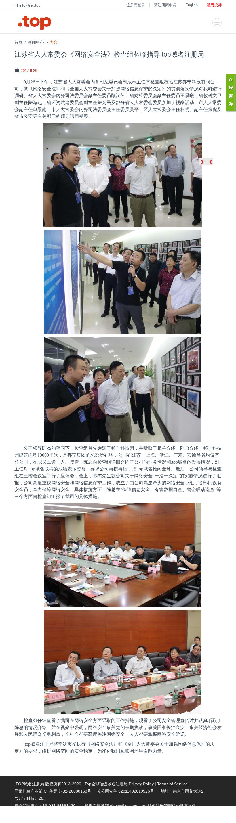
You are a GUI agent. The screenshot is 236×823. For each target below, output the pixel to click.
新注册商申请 (165, 5)
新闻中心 (36, 42)
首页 (18, 42)
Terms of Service (172, 784)
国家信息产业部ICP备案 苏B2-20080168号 (52, 791)
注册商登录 (135, 5)
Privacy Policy (141, 784)
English (191, 5)
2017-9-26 (29, 70)
